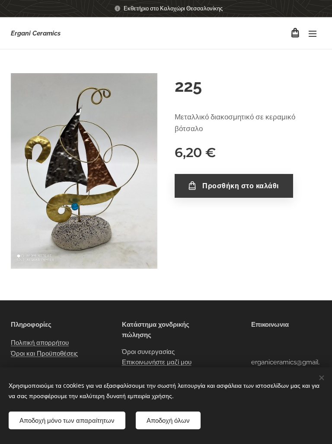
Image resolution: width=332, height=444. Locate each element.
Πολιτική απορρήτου (40, 343)
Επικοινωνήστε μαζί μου (157, 362)
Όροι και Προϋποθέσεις (44, 353)
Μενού (312, 33)
